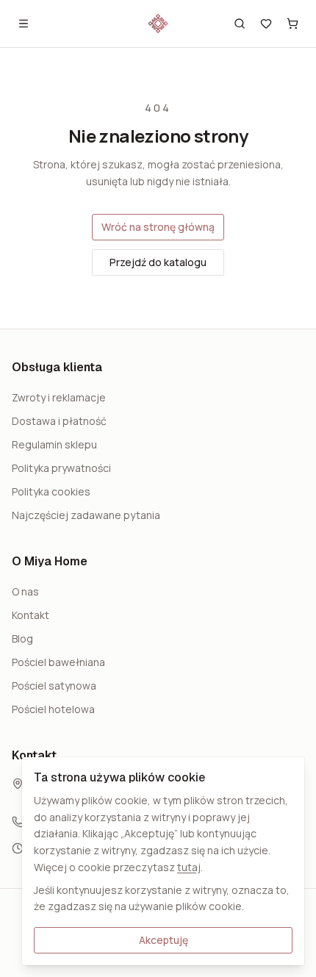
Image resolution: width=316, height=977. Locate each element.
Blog (22, 638)
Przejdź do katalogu (158, 262)
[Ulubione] (266, 23)
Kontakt (30, 615)
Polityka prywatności (61, 468)
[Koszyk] (292, 23)
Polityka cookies (51, 491)
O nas (25, 591)
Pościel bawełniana (58, 662)
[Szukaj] (239, 23)
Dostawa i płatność (59, 421)
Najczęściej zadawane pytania (86, 515)
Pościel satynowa (54, 686)
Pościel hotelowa (53, 709)
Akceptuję (163, 940)
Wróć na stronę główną (158, 227)
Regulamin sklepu (54, 444)
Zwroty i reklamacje (59, 397)
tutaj (189, 867)
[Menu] (23, 23)
